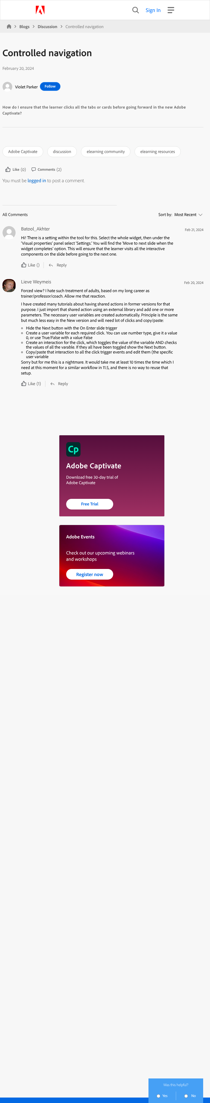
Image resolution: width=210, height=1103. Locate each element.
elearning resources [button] (157, 151)
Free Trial (89, 503)
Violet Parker (26, 86)
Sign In (153, 10)
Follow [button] (50, 86)
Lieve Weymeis (36, 281)
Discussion (47, 26)
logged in (37, 180)
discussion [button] (62, 151)
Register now (89, 574)
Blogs (24, 26)
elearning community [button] (106, 151)
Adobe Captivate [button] (22, 151)
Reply (61, 265)
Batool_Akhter (35, 228)
